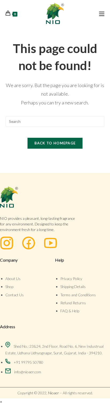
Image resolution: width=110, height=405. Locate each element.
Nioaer (53, 393)
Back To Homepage (55, 143)
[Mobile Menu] (101, 13)
